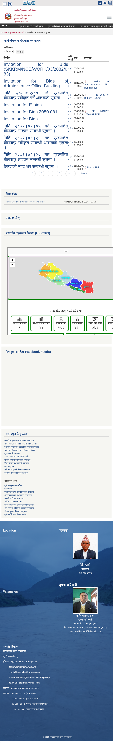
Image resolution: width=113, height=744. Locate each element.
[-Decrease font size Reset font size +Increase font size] (27, 4)
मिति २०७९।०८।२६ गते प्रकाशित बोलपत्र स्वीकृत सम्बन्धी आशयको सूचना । (36, 142)
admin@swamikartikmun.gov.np (24, 672)
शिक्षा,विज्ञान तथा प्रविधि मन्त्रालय (16, 463)
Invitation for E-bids (23, 104)
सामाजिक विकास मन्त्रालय (14, 498)
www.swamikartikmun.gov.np (25, 688)
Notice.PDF (93, 167)
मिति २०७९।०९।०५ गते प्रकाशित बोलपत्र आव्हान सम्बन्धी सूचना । (36, 128)
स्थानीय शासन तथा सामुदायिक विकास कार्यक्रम (21, 447)
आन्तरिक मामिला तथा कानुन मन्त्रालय (18, 495)
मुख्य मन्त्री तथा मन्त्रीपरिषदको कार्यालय (19, 492)
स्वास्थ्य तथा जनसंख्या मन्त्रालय (16, 473)
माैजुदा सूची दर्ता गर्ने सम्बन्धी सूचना (21, 26)
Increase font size (25, 3)
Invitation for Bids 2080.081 (31, 111)
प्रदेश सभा (8, 488)
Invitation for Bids (21, 118)
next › (70, 173)
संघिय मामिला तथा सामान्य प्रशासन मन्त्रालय (20, 444)
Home (4, 32)
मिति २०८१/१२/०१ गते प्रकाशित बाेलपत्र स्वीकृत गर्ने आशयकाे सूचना (36, 95)
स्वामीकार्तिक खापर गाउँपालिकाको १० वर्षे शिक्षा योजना (25, 202)
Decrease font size (33, 3)
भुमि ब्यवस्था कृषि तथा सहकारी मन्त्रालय (19, 508)
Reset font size (29, 3)
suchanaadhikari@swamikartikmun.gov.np (87, 627)
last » (84, 173)
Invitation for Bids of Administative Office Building (36, 83)
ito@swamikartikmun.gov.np (22, 667)
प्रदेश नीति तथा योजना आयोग (15, 514)
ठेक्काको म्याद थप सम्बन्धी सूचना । (31, 166)
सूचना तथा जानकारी (16, 32)
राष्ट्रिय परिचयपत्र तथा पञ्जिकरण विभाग (19, 450)
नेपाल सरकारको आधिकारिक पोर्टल (16, 456)
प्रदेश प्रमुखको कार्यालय (13, 485)
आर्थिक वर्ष (8, 47)
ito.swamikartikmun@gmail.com (24, 682)
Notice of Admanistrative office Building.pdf (96, 84)
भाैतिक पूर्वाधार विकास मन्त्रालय (15, 511)
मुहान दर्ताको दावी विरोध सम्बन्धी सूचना (52, 26)
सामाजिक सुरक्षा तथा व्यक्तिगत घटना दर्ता (19, 440)
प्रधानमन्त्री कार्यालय (12, 453)
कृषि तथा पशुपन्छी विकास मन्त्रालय (17, 469)
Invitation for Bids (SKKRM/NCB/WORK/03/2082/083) (36, 69)
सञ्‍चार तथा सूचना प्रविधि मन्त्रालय (17, 460)
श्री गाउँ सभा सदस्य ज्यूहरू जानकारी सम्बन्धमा (88, 26)
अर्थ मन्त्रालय (9, 466)
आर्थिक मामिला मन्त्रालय (13, 501)
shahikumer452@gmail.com (88, 631)
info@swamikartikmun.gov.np (22, 661)
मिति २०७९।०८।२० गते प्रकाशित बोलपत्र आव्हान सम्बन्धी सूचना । (36, 157)
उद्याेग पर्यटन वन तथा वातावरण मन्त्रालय (19, 505)
